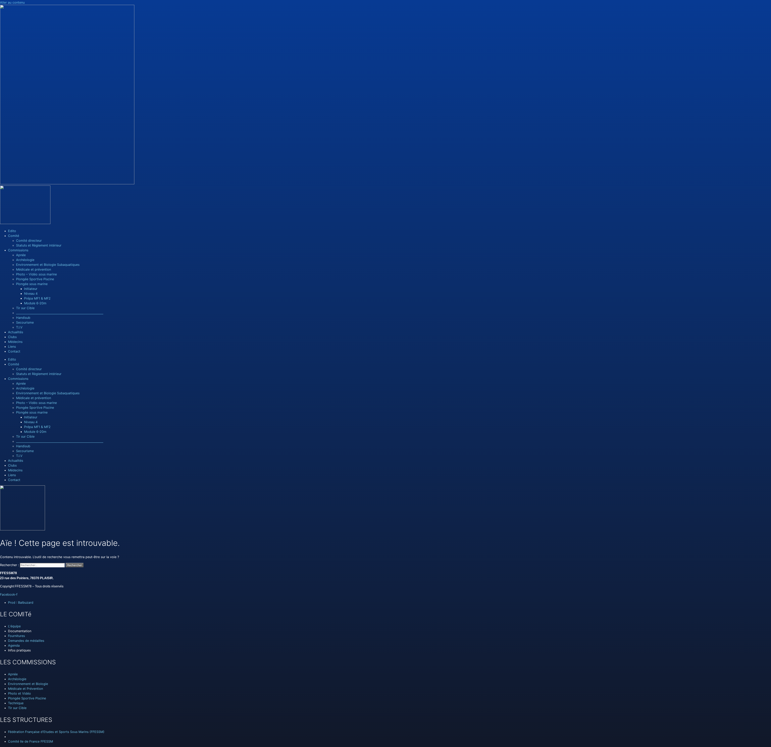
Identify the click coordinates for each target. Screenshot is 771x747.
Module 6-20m (35, 303)
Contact (14, 351)
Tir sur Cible (25, 308)
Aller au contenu (12, 2)
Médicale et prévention (33, 269)
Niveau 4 (31, 293)
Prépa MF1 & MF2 (37, 298)
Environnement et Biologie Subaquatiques (48, 265)
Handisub (23, 318)
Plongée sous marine (32, 284)
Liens (12, 346)
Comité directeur (29, 240)
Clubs (12, 337)
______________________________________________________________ (59, 313)
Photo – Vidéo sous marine (36, 274)
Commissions (18, 250)
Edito (12, 231)
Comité (13, 236)
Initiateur (30, 289)
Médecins (15, 342)
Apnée (21, 255)
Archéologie (25, 260)
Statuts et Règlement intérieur (38, 245)
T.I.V (19, 327)
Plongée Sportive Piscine (35, 279)
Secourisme (25, 322)
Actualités (15, 332)
